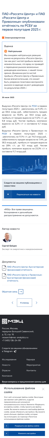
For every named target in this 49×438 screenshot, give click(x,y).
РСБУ (34, 106)
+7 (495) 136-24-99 (11, 340)
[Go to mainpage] (12, 321)
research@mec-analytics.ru (15, 337)
